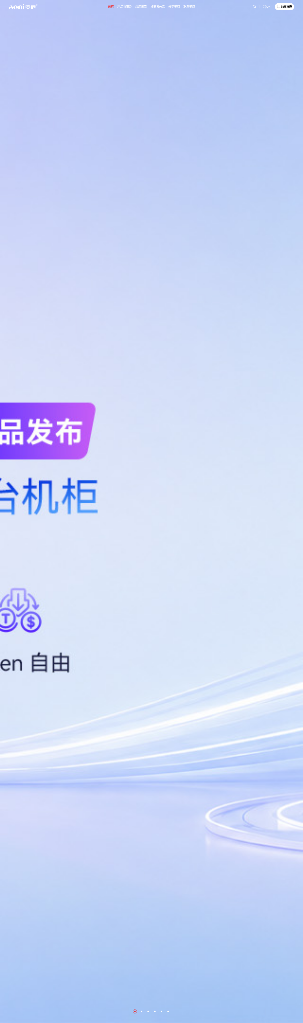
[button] (135, 1011)
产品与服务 (124, 6)
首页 (111, 6)
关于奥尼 (174, 6)
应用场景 (141, 6)
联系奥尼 (189, 6)
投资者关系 (157, 6)
